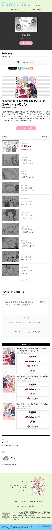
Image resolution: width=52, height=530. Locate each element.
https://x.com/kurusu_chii (10, 445)
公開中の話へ (26, 43)
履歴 (15, 501)
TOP (10, 501)
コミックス (25, 9)
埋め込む (26, 68)
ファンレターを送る (26, 128)
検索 (39, 9)
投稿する (26, 318)
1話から (46, 137)
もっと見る (25, 280)
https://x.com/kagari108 (9, 464)
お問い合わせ (22, 506)
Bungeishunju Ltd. (14, 526)
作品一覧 (14, 9)
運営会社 (32, 506)
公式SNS (40, 501)
